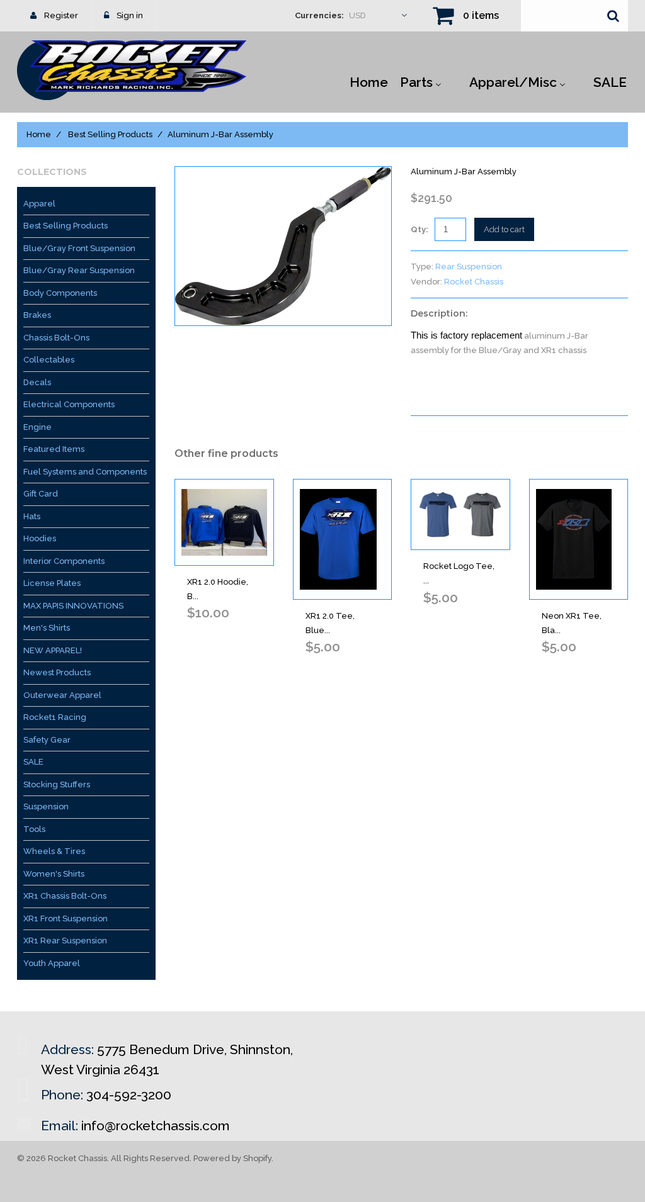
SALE (33, 762)
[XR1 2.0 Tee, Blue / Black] (342, 539)
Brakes (37, 315)
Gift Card (40, 493)
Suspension (46, 806)
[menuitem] (368, 81)
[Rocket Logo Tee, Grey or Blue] (460, 514)
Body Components (60, 293)
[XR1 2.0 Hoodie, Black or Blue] (224, 522)
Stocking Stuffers (56, 784)
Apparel (39, 203)
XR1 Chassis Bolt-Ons (64, 896)
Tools (34, 829)
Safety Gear (47, 739)
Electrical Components (69, 404)
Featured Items (53, 449)
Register (61, 15)
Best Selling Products (110, 134)
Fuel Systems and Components (85, 471)
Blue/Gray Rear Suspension (79, 270)
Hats (31, 516)
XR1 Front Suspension (65, 918)
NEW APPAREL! (52, 650)
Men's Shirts (46, 627)
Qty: (419, 229)
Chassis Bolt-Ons (56, 337)
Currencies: (319, 15)
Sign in (130, 15)
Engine (37, 427)
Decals (37, 382)
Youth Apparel (51, 963)
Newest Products (57, 672)
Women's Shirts (53, 874)
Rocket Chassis (473, 281)
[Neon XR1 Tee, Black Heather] (579, 539)
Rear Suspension (468, 266)
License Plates (52, 583)
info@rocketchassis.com (155, 1125)
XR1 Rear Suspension (65, 940)
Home (38, 134)
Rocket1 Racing (54, 717)
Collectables (48, 359)
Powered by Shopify (232, 1158)
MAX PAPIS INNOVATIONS (73, 605)
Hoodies (39, 538)
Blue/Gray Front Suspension (79, 248)
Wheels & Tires (54, 851)
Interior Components (64, 561)
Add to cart (504, 229)
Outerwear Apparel (62, 695)
